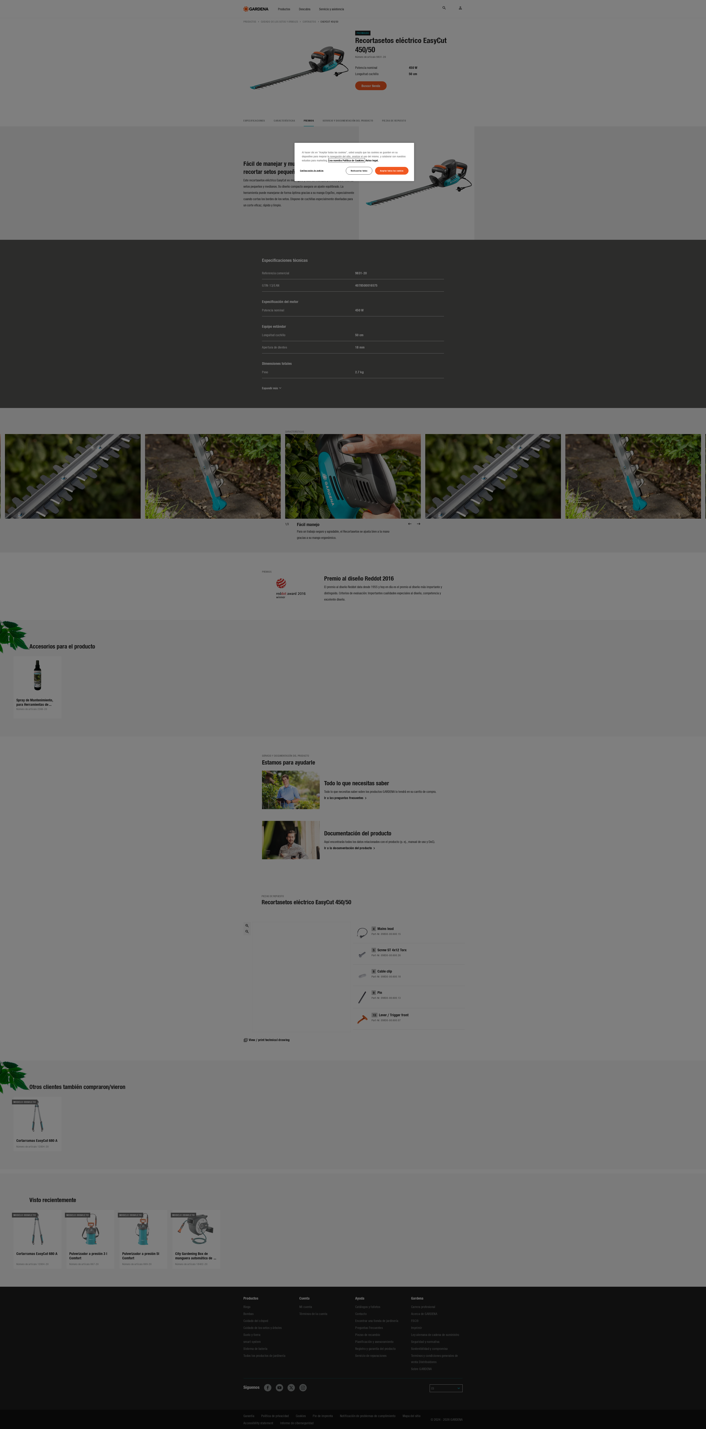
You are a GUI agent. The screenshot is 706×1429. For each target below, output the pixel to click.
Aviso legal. (372, 160)
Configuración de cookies (312, 170)
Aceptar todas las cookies (392, 170)
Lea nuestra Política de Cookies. (347, 160)
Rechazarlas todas (359, 170)
